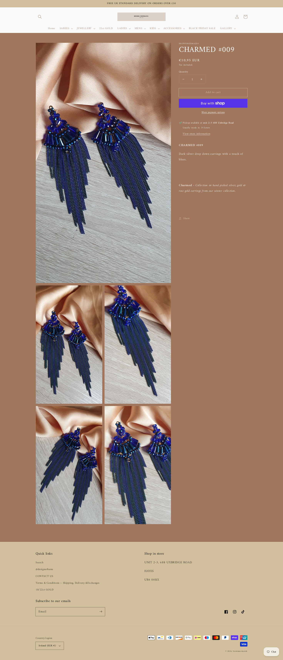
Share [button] (186, 218)
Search (40, 562)
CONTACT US (44, 576)
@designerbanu (44, 569)
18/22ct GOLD (45, 589)
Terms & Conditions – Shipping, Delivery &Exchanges (68, 583)
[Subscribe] (100, 611)
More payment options (213, 112)
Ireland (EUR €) (47, 645)
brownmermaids (240, 651)
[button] (40, 17)
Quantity (183, 72)
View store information (196, 133)
